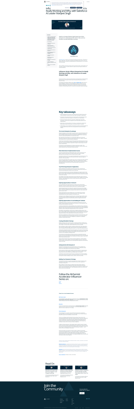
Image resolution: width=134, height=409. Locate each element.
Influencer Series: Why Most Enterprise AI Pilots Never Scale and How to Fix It (66, 372)
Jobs (72, 404)
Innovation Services (61, 402)
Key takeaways (49, 41)
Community (88, 1)
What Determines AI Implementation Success (51, 46)
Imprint (83, 407)
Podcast (73, 400)
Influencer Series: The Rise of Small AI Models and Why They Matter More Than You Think (81, 372)
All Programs (61, 399)
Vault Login (73, 403)
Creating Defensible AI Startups (50, 55)
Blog (46, 5)
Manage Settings (67, 7)
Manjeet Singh (79, 82)
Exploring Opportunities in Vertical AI (51, 50)
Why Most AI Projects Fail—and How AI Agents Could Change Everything (51, 372)
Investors (67, 400)
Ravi (74, 82)
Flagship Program (62, 400)
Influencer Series (62, 59)
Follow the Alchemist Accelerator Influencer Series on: (51, 62)
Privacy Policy (71, 4)
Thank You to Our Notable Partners (51, 65)
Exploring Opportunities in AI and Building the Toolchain (51, 53)
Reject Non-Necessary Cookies (79, 7)
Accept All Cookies (73, 7)
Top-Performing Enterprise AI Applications (51, 48)
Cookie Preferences (87, 407)
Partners (67, 399)
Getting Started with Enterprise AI (50, 57)
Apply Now (82, 393)
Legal (80, 407)
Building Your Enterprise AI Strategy (51, 60)
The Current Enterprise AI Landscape (51, 43)
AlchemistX (61, 349)
